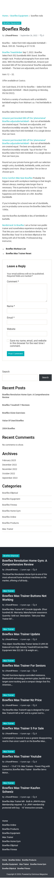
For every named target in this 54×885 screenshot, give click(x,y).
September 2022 (10, 478)
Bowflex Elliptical (10, 493)
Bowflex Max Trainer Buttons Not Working (24, 597)
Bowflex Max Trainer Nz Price (22, 700)
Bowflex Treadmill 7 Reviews (16, 405)
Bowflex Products (10, 523)
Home (5, 821)
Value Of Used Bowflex (13, 420)
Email (11, 317)
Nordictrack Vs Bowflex (13, 225)
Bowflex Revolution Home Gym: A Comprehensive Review (25, 395)
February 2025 (9, 460)
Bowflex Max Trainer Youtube (21, 756)
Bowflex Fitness (9, 505)
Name (11, 306)
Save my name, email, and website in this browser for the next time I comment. (28, 343)
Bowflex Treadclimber (12, 52)
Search (6, 371)
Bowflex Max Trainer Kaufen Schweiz (21, 790)
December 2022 (9, 465)
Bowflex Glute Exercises (13, 413)
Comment (13, 281)
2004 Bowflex (8, 428)
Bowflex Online (9, 517)
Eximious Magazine (40, 874)
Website (11, 329)
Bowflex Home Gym (11, 511)
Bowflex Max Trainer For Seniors (24, 665)
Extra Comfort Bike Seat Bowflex (17, 178)
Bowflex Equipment (11, 23)
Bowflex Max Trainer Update (21, 634)
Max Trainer (7, 529)
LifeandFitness (11, 35)
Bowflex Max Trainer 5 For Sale (23, 728)
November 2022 (9, 469)
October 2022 (8, 473)
